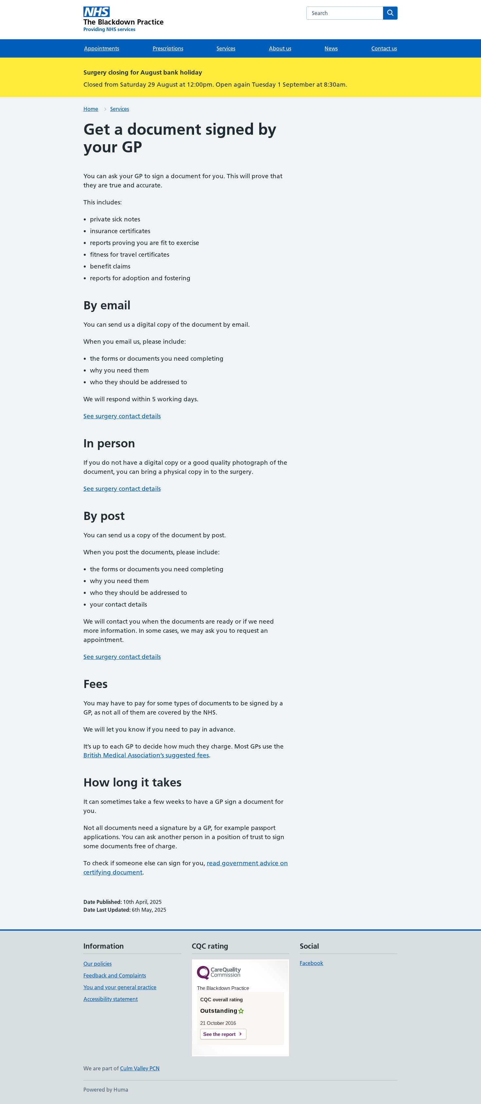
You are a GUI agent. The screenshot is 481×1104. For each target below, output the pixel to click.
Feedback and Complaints (114, 975)
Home (90, 109)
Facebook (311, 963)
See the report (219, 1034)
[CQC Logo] (219, 973)
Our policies (97, 963)
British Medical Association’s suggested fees (146, 755)
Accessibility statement (110, 999)
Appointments (101, 48)
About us (280, 48)
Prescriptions (168, 48)
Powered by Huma (105, 1089)
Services (226, 48)
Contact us (384, 48)
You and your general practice (119, 987)
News (331, 48)
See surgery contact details (122, 416)
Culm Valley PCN (140, 1068)
